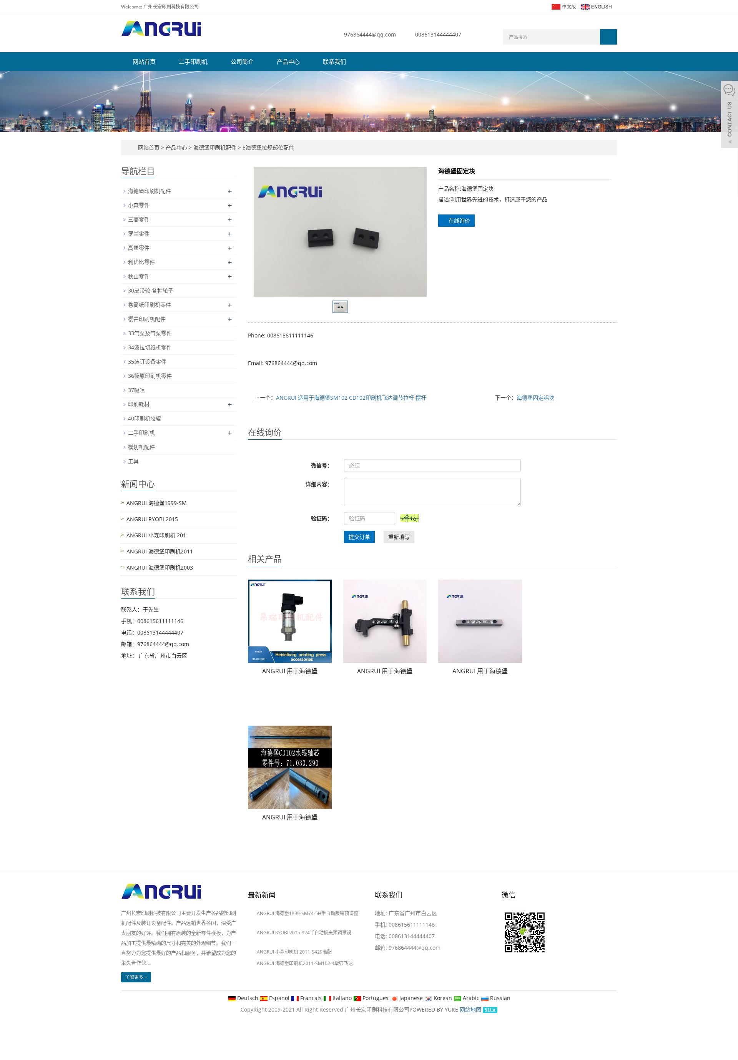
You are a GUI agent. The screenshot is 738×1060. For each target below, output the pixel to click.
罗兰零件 (139, 233)
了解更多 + (136, 977)
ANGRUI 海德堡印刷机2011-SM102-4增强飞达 (305, 963)
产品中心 (288, 61)
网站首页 (144, 61)
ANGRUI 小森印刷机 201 (156, 535)
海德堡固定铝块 (535, 397)
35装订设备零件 (147, 361)
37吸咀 (136, 390)
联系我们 (334, 61)
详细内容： (319, 484)
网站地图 (470, 1009)
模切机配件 (141, 446)
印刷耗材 (139, 404)
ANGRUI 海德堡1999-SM (156, 503)
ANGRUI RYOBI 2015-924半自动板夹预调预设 (304, 932)
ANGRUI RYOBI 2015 (152, 519)
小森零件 (139, 205)
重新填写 (399, 536)
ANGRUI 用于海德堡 (289, 671)
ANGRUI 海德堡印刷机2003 (159, 567)
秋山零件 (139, 276)
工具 (133, 461)
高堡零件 (139, 247)
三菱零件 (139, 219)
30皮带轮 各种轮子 (150, 290)
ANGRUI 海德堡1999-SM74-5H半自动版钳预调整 (307, 913)
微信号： (321, 465)
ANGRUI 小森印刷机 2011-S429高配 (294, 952)
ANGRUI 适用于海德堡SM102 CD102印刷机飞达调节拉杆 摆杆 (351, 397)
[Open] (729, 115)
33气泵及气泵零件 (150, 333)
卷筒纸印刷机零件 (149, 304)
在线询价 (458, 220)
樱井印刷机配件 (147, 318)
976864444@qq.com (370, 34)
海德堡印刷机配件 (215, 147)
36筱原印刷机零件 (150, 375)
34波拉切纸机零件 (150, 347)
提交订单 (359, 536)
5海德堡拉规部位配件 (267, 147)
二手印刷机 (193, 61)
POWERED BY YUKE (434, 1009)
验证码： (321, 518)
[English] (596, 6)
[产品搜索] (608, 37)
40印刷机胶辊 (144, 418)
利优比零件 (141, 262)
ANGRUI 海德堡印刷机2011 (159, 551)
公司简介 (242, 61)
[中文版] (563, 6)
